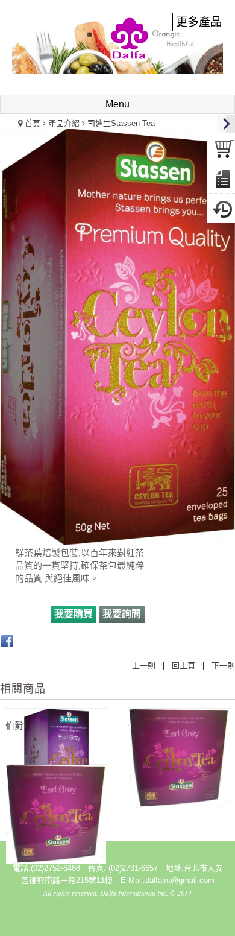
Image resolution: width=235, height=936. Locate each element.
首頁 (32, 123)
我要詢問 (121, 614)
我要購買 (73, 614)
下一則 (223, 665)
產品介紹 (64, 123)
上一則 (143, 665)
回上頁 (183, 665)
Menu (117, 104)
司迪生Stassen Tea (121, 123)
